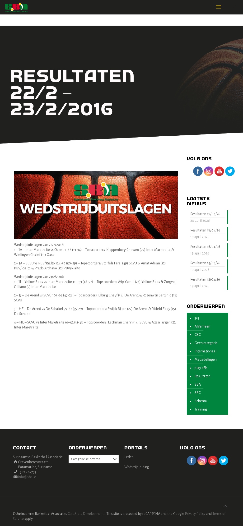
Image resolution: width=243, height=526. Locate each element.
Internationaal (205, 351)
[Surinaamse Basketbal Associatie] (16, 7)
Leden (129, 457)
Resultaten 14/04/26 (205, 263)
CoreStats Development (86, 514)
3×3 (197, 318)
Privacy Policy (195, 514)
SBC (198, 393)
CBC (198, 335)
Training (201, 409)
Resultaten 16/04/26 (205, 247)
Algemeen (202, 326)
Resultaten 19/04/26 (205, 214)
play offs (201, 368)
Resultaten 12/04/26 (205, 279)
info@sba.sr (27, 477)
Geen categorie (206, 343)
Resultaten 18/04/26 (205, 230)
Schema (201, 401)
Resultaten (202, 376)
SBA (198, 384)
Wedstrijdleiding (136, 467)
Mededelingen (206, 359)
